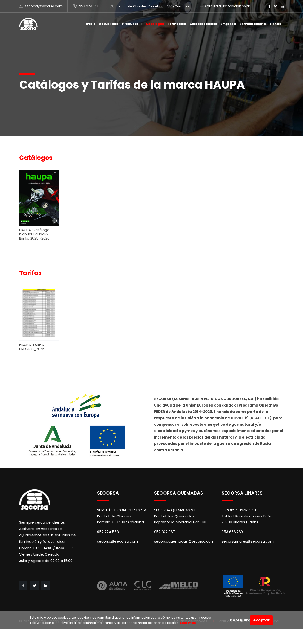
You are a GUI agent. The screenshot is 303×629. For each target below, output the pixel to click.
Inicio (90, 24)
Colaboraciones (203, 24)
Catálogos (155, 24)
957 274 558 (89, 6)
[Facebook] (269, 6)
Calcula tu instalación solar (227, 6)
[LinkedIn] (282, 6)
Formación (177, 24)
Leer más (187, 622)
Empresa (228, 24)
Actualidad (109, 24)
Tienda (275, 24)
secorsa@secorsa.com (44, 6)
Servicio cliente (252, 24)
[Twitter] (275, 6)
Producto (130, 24)
